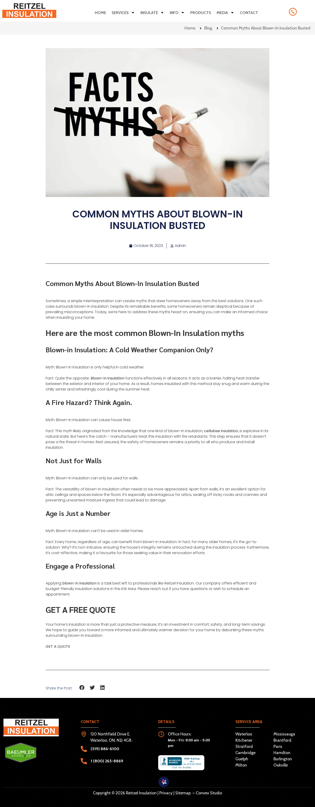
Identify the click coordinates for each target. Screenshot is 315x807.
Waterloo (243, 734)
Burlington (282, 758)
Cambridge (245, 752)
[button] (82, 687)
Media (222, 12)
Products (200, 12)
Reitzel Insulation (179, 583)
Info (174, 12)
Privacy (165, 792)
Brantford (282, 740)
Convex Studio (209, 792)
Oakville (280, 765)
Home (100, 12)
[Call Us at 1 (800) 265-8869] (293, 12)
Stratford (244, 746)
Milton (241, 765)
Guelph (241, 758)
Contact (249, 12)
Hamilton (281, 752)
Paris (277, 746)
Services (120, 12)
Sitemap (183, 792)
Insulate (149, 12)
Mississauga (284, 734)
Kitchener (244, 740)
